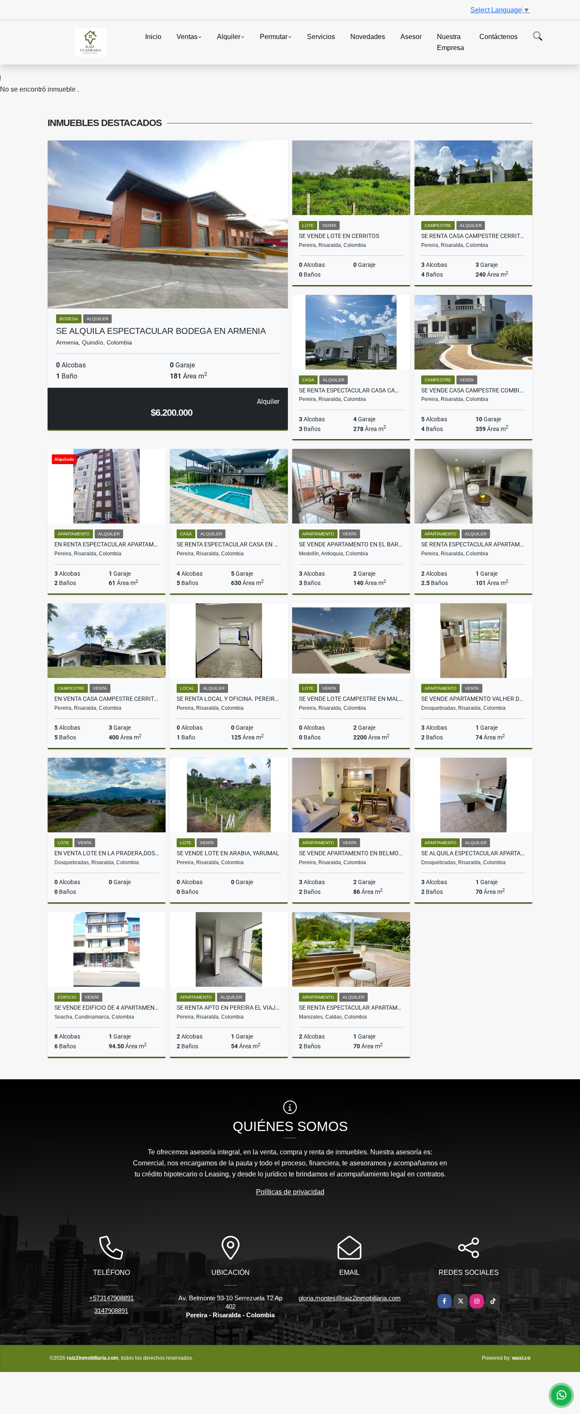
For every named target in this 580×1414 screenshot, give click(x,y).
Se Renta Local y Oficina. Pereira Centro (229, 698)
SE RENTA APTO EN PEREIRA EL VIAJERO (229, 1007)
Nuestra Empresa (450, 42)
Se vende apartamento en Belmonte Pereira (351, 853)
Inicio (153, 36)
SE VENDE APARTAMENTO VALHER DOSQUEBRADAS (473, 698)
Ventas (187, 36)
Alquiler (228, 36)
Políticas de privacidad (290, 1192)
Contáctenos (498, 36)
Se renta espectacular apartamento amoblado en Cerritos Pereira (473, 544)
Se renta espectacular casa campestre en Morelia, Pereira (351, 390)
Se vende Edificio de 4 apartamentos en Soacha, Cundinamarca (106, 1007)
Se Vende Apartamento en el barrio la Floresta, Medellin (351, 544)
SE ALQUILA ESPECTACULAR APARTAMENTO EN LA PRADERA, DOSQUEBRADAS (473, 853)
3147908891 (111, 1310)
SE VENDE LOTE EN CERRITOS (339, 235)
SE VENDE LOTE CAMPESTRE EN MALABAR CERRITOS (351, 698)
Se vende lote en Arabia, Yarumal (228, 853)
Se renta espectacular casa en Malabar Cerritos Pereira (229, 544)
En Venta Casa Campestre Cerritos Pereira (106, 698)
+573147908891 (111, 1298)
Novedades (367, 36)
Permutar (273, 36)
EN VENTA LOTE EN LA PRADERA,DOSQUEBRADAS (106, 853)
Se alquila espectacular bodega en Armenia (161, 331)
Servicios (321, 36)
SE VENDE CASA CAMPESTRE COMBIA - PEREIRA (473, 390)
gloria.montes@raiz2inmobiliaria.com (349, 1298)
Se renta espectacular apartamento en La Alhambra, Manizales (351, 1007)
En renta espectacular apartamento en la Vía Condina (106, 544)
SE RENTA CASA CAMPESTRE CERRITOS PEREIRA (473, 235)
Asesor (411, 36)
